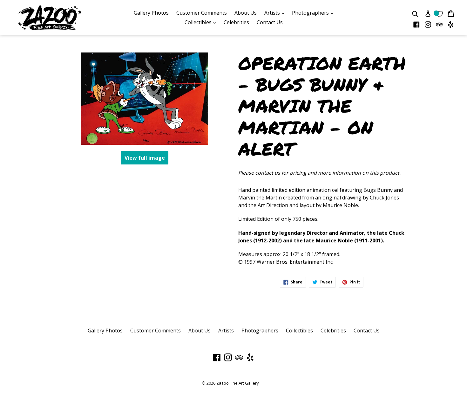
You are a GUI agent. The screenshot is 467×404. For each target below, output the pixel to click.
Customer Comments (201, 12)
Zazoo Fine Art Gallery (237, 383)
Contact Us (270, 22)
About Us (245, 12)
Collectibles (202, 22)
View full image (145, 157)
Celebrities (236, 22)
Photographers (314, 12)
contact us (267, 172)
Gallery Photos (151, 12)
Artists (276, 12)
